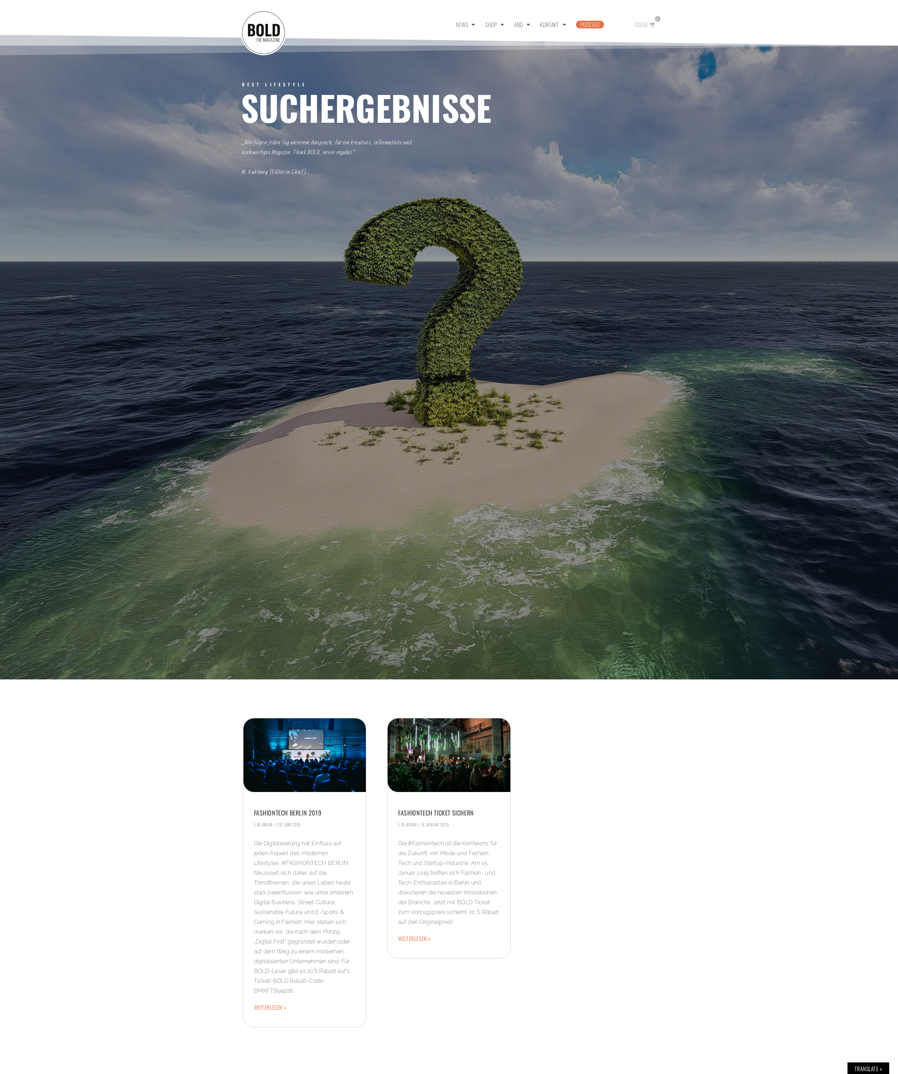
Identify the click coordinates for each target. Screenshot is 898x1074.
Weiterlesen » (270, 1007)
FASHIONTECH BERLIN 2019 (288, 812)
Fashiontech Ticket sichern (436, 812)
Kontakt (549, 24)
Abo (518, 24)
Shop (491, 24)
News (462, 24)
